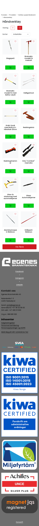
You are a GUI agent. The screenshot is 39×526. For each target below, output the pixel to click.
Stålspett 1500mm (29, 231)
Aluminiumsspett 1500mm (10, 231)
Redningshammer (10, 162)
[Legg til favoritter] (15, 41)
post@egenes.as (13, 305)
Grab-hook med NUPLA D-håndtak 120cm (10, 127)
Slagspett (10, 58)
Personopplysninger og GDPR (13, 328)
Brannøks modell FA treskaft (29, 58)
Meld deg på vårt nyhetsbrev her (14, 332)
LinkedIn (19, 285)
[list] (13, 28)
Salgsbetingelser (8, 323)
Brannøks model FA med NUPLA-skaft (10, 93)
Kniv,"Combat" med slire (28, 162)
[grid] (19, 28)
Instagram (19, 278)
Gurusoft (19, 522)
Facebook (19, 271)
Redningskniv (28, 127)
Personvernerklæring (10, 325)
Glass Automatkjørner (28, 196)
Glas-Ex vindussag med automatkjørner (10, 197)
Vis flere (19, 246)
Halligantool (29, 93)
